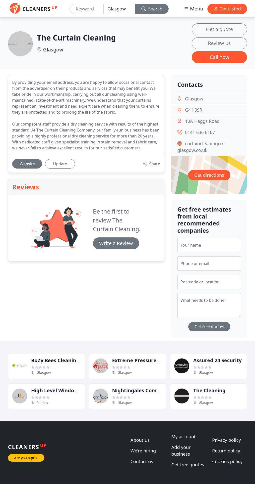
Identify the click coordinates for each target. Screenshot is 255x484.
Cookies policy (227, 461)
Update (60, 164)
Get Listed (229, 9)
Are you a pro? (26, 457)
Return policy (226, 451)
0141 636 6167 (200, 132)
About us (140, 440)
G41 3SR (193, 110)
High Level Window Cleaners (66, 390)
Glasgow (53, 49)
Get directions (209, 175)
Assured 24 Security (217, 360)
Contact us (141, 461)
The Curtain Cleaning (76, 37)
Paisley (42, 402)
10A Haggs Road (202, 121)
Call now (219, 57)
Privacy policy (226, 440)
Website (27, 164)
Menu (196, 8)
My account (183, 437)
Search (154, 9)
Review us (219, 43)
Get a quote (219, 29)
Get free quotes (209, 326)
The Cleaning (209, 390)
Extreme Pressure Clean (142, 360)
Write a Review (116, 243)
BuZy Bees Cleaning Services (66, 360)
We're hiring (143, 451)
